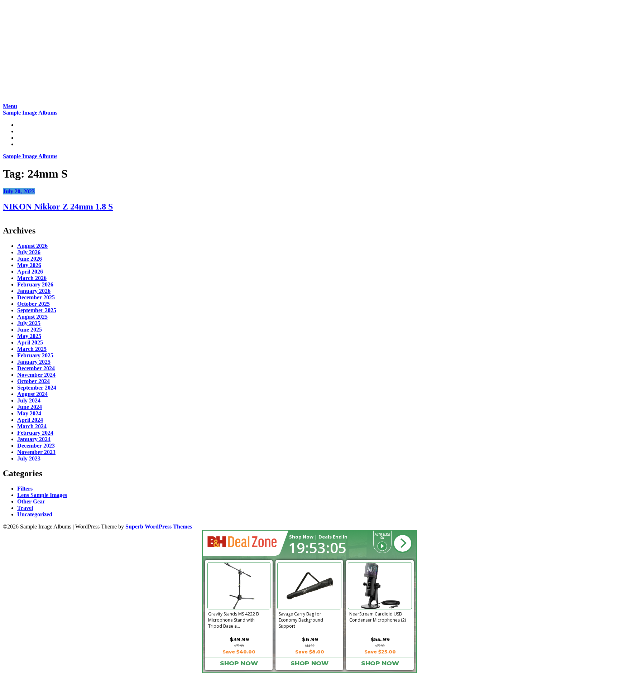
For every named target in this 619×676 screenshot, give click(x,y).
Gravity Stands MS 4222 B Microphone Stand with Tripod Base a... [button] (233, 619)
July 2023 (28, 458)
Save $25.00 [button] (380, 652)
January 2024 (34, 439)
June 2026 (29, 259)
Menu (10, 106)
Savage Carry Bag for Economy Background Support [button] (301, 619)
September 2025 (36, 310)
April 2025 (30, 342)
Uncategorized (34, 514)
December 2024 (36, 368)
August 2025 (32, 317)
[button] (402, 543)
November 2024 (36, 375)
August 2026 (32, 246)
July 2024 (28, 400)
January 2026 (34, 291)
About (25, 144)
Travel (25, 508)
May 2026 (29, 265)
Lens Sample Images (42, 495)
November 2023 (36, 452)
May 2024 (29, 413)
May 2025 (29, 336)
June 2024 (29, 407)
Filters (25, 489)
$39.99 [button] (239, 639)
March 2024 (32, 426)
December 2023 (36, 446)
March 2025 (32, 349)
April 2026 (30, 272)
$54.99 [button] (380, 639)
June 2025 (29, 330)
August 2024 (32, 394)
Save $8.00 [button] (309, 652)
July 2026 (28, 252)
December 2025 (36, 297)
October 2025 (33, 304)
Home (24, 125)
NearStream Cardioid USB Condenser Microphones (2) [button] (377, 617)
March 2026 (32, 278)
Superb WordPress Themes (158, 526)
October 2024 (33, 381)
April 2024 (30, 420)
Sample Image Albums (30, 113)
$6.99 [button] (310, 639)
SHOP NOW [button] (239, 663)
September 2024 (36, 388)
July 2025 (28, 323)
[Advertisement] (218, 53)
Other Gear (31, 501)
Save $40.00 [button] (238, 652)
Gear (23, 138)
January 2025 (34, 362)
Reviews (27, 131)
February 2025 (35, 355)
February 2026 (35, 284)
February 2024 (35, 433)
